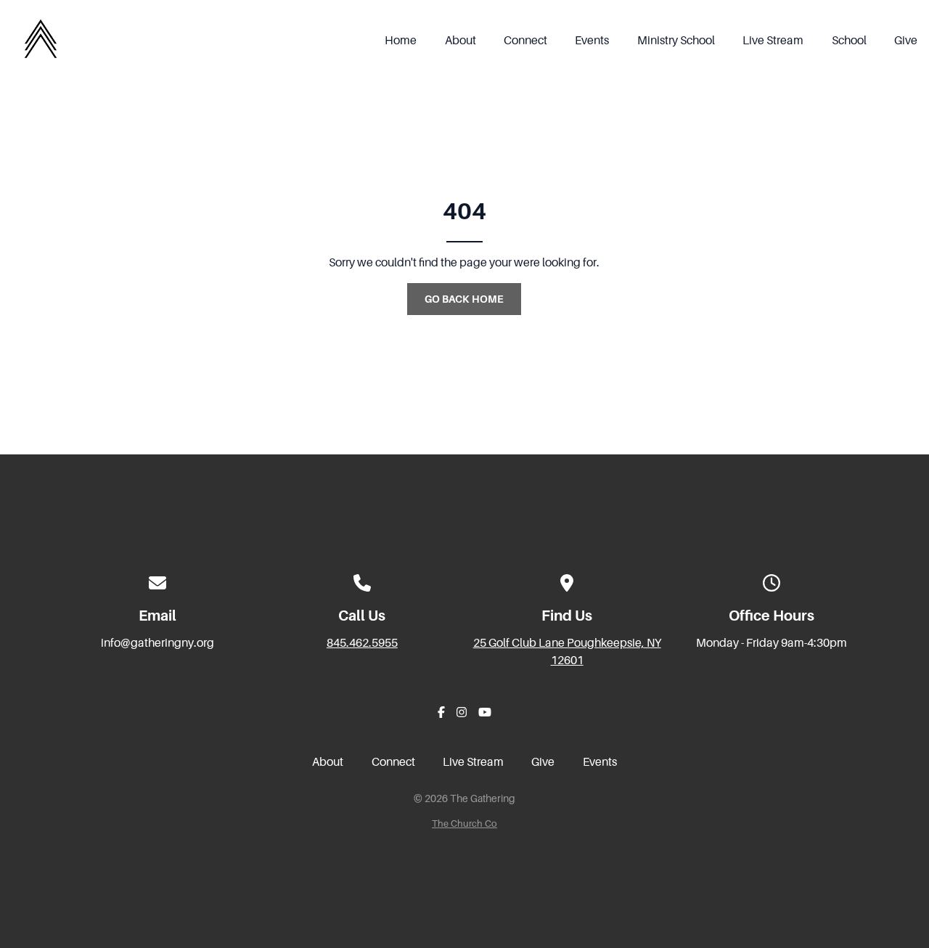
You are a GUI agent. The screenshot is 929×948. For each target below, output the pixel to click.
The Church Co (464, 824)
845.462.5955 (362, 643)
